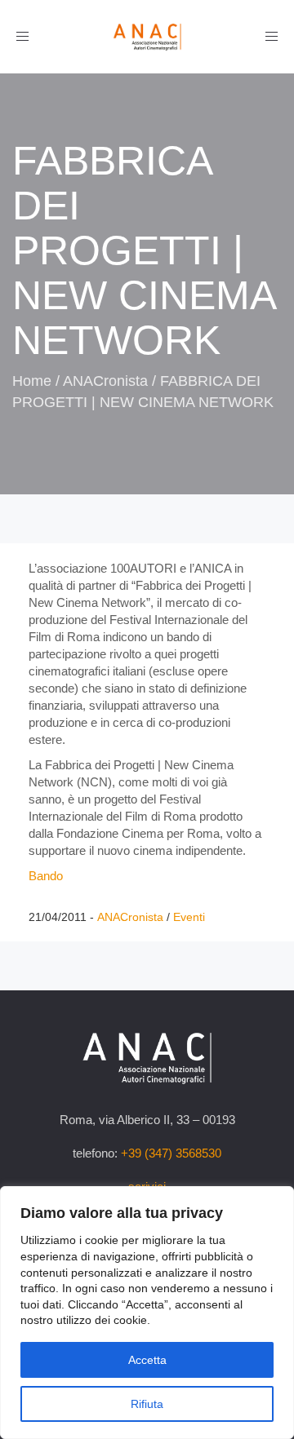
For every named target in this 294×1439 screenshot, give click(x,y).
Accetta (147, 1359)
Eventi (189, 916)
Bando (46, 876)
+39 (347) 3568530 (171, 1153)
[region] (147, 1312)
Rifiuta (147, 1403)
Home (31, 381)
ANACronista (105, 381)
